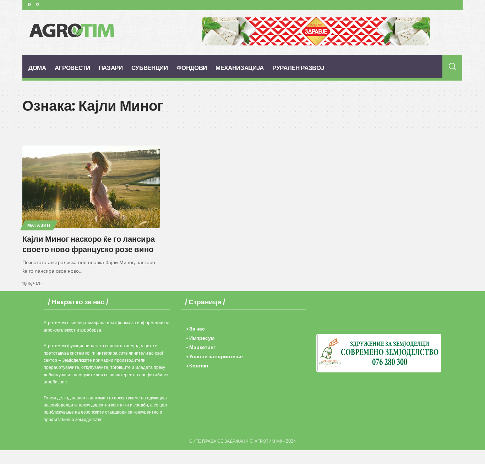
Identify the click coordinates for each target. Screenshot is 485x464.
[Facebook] (29, 4)
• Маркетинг (201, 347)
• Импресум (200, 338)
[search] (452, 66)
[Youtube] (37, 4)
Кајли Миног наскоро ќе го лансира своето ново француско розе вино (88, 244)
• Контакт (197, 365)
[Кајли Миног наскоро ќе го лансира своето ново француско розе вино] (91, 187)
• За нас (195, 329)
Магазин (38, 225)
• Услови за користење (214, 356)
